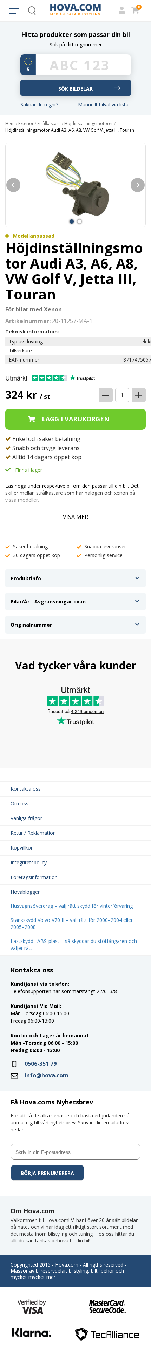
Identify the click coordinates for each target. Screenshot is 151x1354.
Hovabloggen (26, 892)
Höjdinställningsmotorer (88, 123)
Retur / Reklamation (33, 833)
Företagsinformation (34, 877)
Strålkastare (49, 123)
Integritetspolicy (29, 862)
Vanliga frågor (26, 818)
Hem (10, 123)
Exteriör (26, 123)
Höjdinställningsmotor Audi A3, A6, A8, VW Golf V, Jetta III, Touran (69, 130)
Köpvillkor (22, 847)
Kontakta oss (26, 788)
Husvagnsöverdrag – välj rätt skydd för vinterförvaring (72, 906)
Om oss (19, 803)
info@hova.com (46, 1075)
